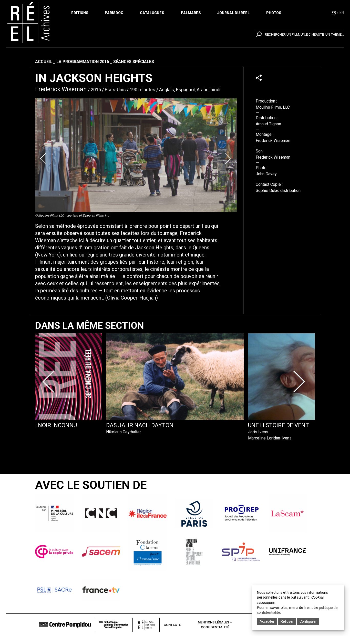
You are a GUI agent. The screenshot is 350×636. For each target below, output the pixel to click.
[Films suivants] (300, 381)
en (341, 13)
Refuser (287, 621)
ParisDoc (114, 13)
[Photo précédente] (44, 158)
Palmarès (191, 13)
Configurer (308, 621)
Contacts (172, 625)
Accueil (43, 61)
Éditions (79, 13)
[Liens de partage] (259, 77)
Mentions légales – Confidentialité (215, 624)
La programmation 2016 (82, 61)
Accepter (267, 621)
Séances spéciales (133, 61)
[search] (300, 34)
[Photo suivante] (228, 158)
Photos (273, 13)
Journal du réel (233, 13)
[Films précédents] (50, 381)
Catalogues (152, 13)
